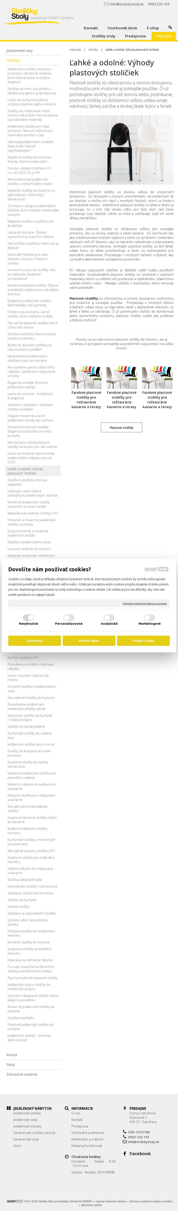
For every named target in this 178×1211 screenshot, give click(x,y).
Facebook (140, 1153)
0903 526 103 (138, 1137)
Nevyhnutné (28, 623)
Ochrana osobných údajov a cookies (145, 603)
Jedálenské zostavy (27, 1126)
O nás (75, 1113)
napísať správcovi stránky (111, 1201)
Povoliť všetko (143, 641)
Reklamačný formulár (86, 1145)
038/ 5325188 (139, 1132)
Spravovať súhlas (91, 1205)
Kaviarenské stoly (26, 1139)
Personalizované (68, 623)
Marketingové (149, 623)
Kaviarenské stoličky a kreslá (34, 1132)
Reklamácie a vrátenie (87, 1139)
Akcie (17, 1145)
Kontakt (76, 1119)
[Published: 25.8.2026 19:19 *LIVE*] (25, 1201)
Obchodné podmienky (87, 1132)
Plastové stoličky (83, 298)
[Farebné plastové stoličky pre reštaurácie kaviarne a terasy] (86, 373)
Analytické (109, 623)
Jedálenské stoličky (27, 1113)
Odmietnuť (34, 641)
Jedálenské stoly (25, 1119)
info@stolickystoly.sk (143, 1142)
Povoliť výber (89, 641)
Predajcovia (79, 1126)
